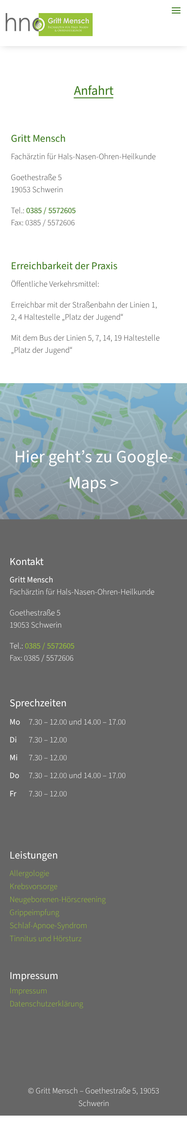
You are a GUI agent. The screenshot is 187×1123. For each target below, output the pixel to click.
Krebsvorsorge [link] (33, 888)
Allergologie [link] (29, 875)
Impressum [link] (28, 992)
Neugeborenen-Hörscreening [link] (58, 901)
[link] (49, 33)
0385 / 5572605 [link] (51, 211)
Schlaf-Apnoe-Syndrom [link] (48, 927)
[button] (178, 1071)
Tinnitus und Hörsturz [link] (46, 940)
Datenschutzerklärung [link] (46, 1005)
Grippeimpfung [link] (34, 914)
